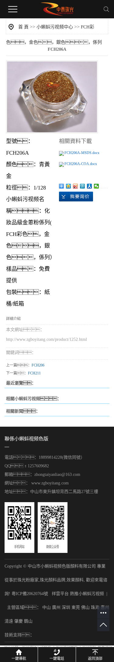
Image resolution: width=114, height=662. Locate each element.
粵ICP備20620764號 (30, 593)
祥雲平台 (60, 593)
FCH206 (38, 365)
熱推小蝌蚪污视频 (87, 593)
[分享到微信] (96, 186)
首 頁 (23, 26)
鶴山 (28, 621)
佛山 (85, 607)
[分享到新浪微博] (75, 186)
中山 (46, 607)
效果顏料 (75, 580)
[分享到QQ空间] (68, 186)
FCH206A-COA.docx (80, 164)
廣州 (56, 607)
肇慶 (18, 621)
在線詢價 (76, 196)
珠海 (95, 607)
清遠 (9, 621)
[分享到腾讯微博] (82, 186)
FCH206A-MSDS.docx (81, 153)
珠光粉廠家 (28, 580)
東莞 (75, 607)
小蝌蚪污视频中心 (54, 26)
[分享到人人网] (89, 186)
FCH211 (34, 373)
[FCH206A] (52, 96)
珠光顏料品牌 (52, 580)
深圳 (66, 607)
